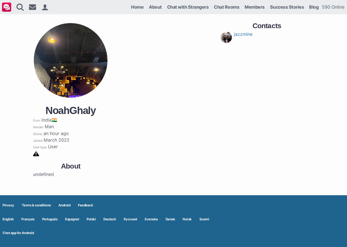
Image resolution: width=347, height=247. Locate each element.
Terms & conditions (36, 205)
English (8, 219)
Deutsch (109, 219)
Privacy (8, 205)
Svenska (151, 219)
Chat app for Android (18, 233)
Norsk (187, 219)
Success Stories (287, 7)
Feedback (85, 205)
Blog (314, 7)
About (155, 7)
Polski (91, 219)
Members (255, 7)
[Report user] (36, 153)
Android (64, 205)
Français (28, 219)
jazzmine (243, 34)
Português (50, 219)
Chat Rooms (226, 7)
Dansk (170, 219)
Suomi (204, 219)
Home (137, 7)
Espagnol (72, 219)
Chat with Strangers (188, 7)
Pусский (130, 219)
